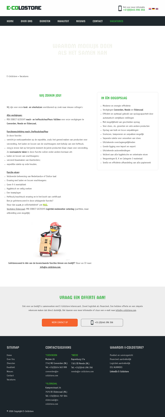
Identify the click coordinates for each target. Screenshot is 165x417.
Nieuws (80, 21)
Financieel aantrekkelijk (120, 359)
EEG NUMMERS (116, 367)
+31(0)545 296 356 (134, 9)
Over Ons (26, 21)
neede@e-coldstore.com (82, 372)
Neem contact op (60, 323)
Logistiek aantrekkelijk (120, 363)
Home (10, 21)
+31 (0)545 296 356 (104, 323)
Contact (98, 21)
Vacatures (116, 21)
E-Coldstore (12, 76)
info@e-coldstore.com (50, 267)
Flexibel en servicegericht (121, 355)
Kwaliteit (63, 21)
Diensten (45, 21)
